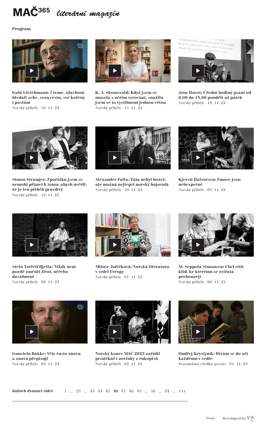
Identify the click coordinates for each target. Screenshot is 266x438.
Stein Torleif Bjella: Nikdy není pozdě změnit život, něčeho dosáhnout (44, 272)
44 (100, 391)
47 (123, 391)
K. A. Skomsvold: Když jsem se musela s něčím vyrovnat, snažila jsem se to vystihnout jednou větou (130, 98)
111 (182, 391)
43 (92, 391)
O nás (210, 418)
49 (139, 391)
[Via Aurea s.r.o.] (250, 418)
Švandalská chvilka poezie (202, 364)
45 (107, 391)
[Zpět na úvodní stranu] (70, 11)
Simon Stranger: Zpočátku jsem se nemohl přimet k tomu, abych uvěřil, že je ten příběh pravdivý (49, 184)
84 (167, 391)
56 (153, 391)
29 (78, 391)
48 (131, 391)
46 (115, 391)
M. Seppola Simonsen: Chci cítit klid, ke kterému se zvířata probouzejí (211, 272)
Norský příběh (25, 108)
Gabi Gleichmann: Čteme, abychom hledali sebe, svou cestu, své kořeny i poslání (48, 98)
